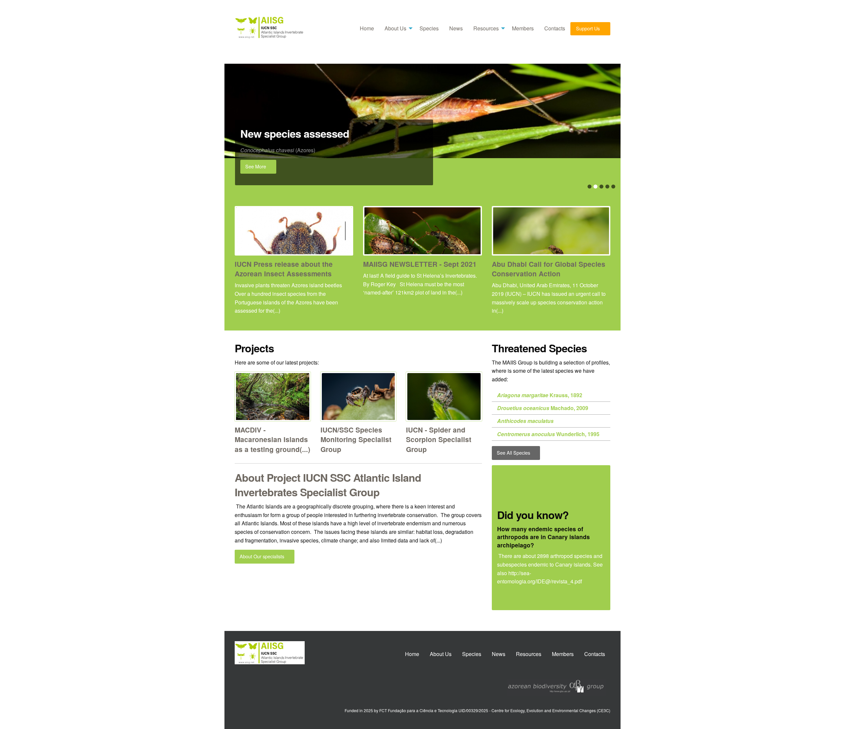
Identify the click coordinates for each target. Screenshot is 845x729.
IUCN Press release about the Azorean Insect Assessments (284, 268)
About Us (395, 28)
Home (367, 28)
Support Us (588, 28)
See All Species (514, 452)
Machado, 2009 (542, 408)
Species (429, 28)
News (456, 28)
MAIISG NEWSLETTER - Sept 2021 (420, 264)
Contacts (554, 28)
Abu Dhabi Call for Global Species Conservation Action (548, 268)
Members (523, 28)
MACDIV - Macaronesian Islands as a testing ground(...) (272, 439)
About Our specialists (263, 556)
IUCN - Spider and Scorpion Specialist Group (438, 439)
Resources (486, 28)
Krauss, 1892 (539, 395)
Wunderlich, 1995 (548, 434)
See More (256, 166)
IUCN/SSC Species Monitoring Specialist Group (356, 439)
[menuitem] (367, 28)
